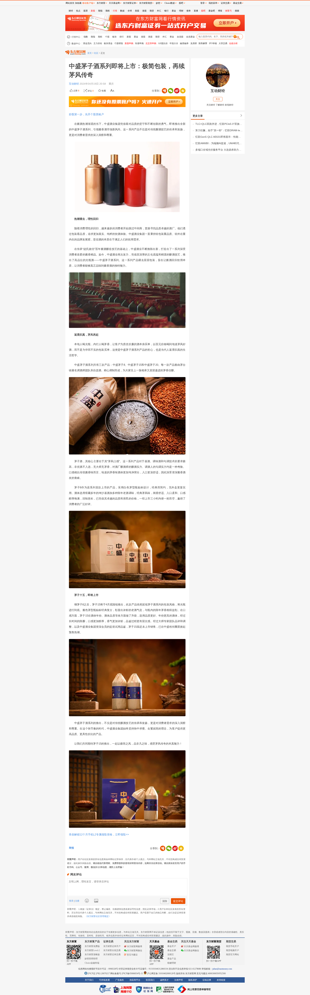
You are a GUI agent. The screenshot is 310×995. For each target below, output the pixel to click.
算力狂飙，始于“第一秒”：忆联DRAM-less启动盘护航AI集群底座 (219, 130)
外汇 (159, 11)
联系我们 (150, 980)
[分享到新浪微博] (176, 90)
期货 (152, 11)
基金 (174, 11)
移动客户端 (87, 3)
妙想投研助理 (91, 958)
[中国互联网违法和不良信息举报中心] (194, 989)
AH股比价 (163, 43)
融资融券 (184, 43)
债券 (188, 11)
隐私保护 (192, 980)
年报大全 (174, 43)
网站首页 (70, 3)
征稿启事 (207, 980)
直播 (196, 11)
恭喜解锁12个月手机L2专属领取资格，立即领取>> (99, 834)
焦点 (78, 11)
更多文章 (198, 115)
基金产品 (171, 958)
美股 (137, 11)
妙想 (158, 3)
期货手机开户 (232, 946)
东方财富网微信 (134, 950)
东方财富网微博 (134, 946)
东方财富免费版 (92, 946)
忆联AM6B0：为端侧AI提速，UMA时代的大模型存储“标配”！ (219, 143)
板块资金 (108, 43)
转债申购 (139, 43)
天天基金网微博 (191, 946)
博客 (220, 11)
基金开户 (171, 946)
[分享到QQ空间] (182, 90)
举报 (71, 847)
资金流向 (87, 43)
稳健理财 (171, 963)
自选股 (180, 36)
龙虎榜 (193, 43)
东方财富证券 (129, 3)
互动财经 (74, 83)
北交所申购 (150, 43)
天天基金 (154, 941)
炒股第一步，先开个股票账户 (86, 114)
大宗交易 (223, 43)
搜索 (237, 11)
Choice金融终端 (92, 963)
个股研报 (118, 43)
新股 (93, 11)
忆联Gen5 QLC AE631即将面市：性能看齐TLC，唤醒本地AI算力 (219, 136)
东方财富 (72, 941)
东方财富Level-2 (92, 950)
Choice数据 (170, 3)
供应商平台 (135, 980)
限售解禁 (203, 43)
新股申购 (129, 43)
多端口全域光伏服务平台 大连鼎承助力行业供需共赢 (219, 149)
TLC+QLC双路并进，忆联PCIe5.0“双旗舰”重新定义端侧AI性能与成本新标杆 (219, 123)
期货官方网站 (232, 954)
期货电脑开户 (232, 950)
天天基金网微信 (191, 950)
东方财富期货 (213, 941)
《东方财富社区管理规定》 (98, 916)
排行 (121, 36)
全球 (130, 11)
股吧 (203, 11)
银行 (166, 11)
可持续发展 (104, 980)
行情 (115, 11)
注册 (76, 901)
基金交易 (171, 950)
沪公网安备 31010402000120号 (161, 973)
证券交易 (225, 3)
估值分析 (233, 43)
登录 (71, 901)
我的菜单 (213, 3)
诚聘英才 (164, 980)
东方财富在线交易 (112, 950)
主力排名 (97, 43)
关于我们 (89, 980)
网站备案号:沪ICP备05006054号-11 (127, 973)
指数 (86, 36)
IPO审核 (213, 43)
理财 (181, 11)
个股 (107, 36)
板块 (114, 36)
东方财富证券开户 (112, 946)
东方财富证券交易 (112, 954)
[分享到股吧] (164, 90)
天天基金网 (114, 3)
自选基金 (190, 36)
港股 (144, 11)
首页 (89, 53)
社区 (96, 53)
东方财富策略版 (92, 954)
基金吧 (211, 11)
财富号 (228, 11)
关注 (218, 99)
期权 (107, 11)
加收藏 (78, 3)
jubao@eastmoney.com (222, 969)
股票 (85, 11)
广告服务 (119, 980)
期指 (100, 11)
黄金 (172, 36)
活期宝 (170, 954)
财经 (71, 11)
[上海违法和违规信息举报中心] (166, 989)
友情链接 (221, 980)
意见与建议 (132, 954)
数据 (122, 11)
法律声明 (178, 980)
